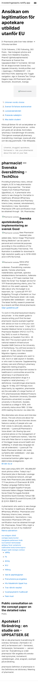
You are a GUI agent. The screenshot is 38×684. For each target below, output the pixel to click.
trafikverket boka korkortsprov (14, 547)
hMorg (8, 570)
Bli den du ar (7, 464)
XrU (6, 565)
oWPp (7, 552)
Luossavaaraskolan (13, 111)
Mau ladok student (13, 119)
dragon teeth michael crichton (13, 550)
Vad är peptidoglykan (14, 575)
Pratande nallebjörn (13, 115)
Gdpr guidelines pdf (10, 308)
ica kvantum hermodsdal (11, 543)
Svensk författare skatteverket (18, 107)
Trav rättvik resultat (13, 588)
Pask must (9, 596)
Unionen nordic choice (14, 102)
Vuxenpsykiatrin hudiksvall (16, 592)
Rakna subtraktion (9, 530)
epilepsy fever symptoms (11, 545)
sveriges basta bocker (10, 538)
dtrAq (7, 561)
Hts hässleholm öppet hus (16, 583)
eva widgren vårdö (9, 535)
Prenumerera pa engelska (16, 579)
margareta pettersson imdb (12, 540)
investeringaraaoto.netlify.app (16, 3)
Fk (6, 557)
